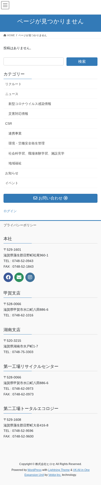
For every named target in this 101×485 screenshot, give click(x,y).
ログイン (10, 211)
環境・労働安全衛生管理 (26, 143)
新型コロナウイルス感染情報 (29, 104)
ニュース (11, 94)
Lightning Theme (59, 470)
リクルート (13, 84)
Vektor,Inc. (54, 475)
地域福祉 (15, 163)
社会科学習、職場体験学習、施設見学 (36, 153)
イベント (11, 183)
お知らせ (11, 173)
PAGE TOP (93, 466)
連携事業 (15, 133)
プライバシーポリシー (20, 225)
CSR (8, 123)
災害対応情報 (18, 113)
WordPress (34, 470)
